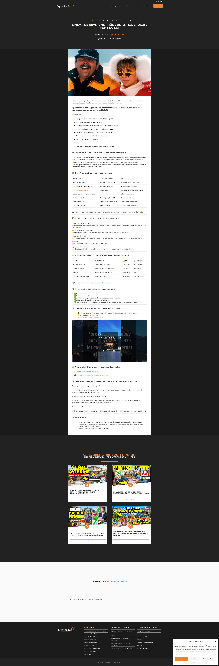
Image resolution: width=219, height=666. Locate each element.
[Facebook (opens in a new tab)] (158, 1)
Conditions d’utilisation (91, 642)
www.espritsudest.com (103, 283)
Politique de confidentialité (200, 663)
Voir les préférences (209, 659)
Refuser (195, 659)
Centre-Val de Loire (142, 634)
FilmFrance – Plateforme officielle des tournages (92, 375)
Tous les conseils (96, 20)
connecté (81, 599)
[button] (215, 641)
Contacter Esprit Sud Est (91, 637)
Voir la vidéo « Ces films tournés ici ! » (92, 317)
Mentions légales (89, 645)
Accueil (89, 20)
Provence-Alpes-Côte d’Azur (145, 642)
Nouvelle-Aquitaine (142, 637)
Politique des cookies (189, 663)
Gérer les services (180, 654)
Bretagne (139, 645)
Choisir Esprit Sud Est (90, 634)
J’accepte (110, 344)
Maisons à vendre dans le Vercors (87, 372)
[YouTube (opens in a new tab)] (161, 1)
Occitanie (140, 640)
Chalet (112, 636)
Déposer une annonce (90, 640)
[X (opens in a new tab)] (156, 1)
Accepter (181, 659)
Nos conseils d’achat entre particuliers (95, 631)
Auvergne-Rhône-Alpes (143, 631)
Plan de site (87, 654)
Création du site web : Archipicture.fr (113, 662)
